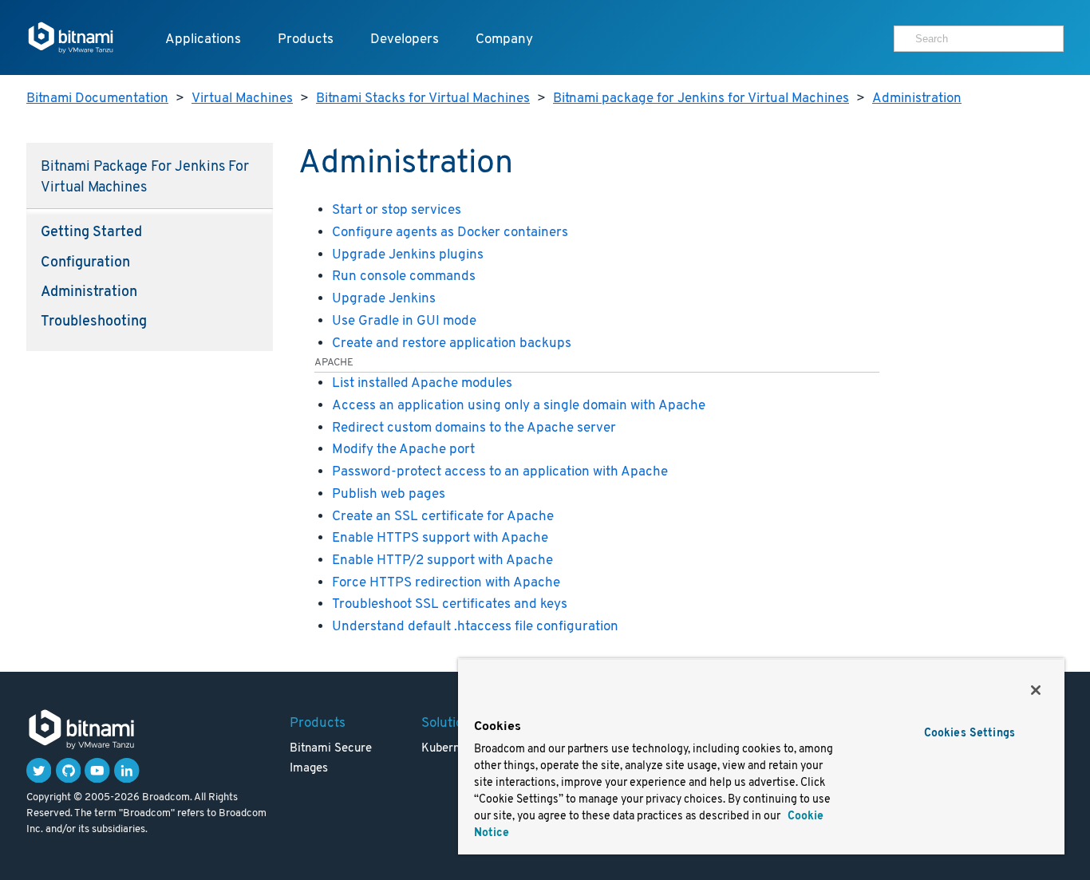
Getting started (91, 233)
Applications (203, 39)
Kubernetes (452, 748)
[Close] (1035, 690)
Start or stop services (396, 210)
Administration (917, 98)
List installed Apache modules (422, 383)
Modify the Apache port (403, 449)
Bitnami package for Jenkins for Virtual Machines (701, 98)
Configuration (85, 263)
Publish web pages (388, 494)
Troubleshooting (94, 322)
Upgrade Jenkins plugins (408, 255)
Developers (404, 39)
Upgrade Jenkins (384, 298)
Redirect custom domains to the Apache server (474, 428)
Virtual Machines (242, 98)
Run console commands (404, 276)
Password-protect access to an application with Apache (500, 472)
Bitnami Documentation (97, 98)
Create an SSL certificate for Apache (443, 516)
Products (306, 39)
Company (504, 39)
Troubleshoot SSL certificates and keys (449, 604)
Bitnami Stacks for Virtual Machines (423, 98)
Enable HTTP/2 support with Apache (442, 560)
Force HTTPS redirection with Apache (446, 582)
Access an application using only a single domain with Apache (518, 405)
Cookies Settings (969, 733)
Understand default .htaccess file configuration (475, 626)
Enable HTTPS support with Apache (440, 538)
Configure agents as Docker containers (450, 232)
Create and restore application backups (451, 343)
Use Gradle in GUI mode (404, 321)
